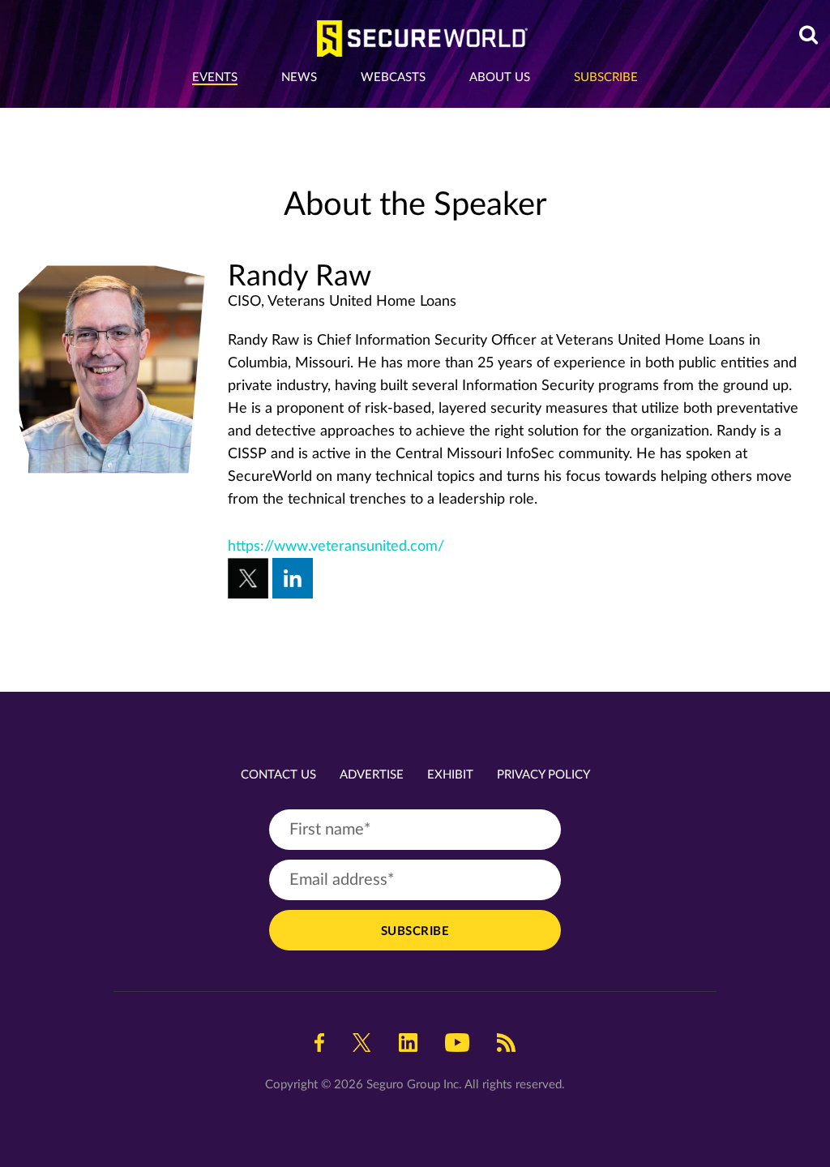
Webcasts (393, 77)
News (299, 77)
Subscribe (606, 77)
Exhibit (450, 775)
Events (214, 77)
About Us (499, 77)
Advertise (372, 775)
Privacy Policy (543, 775)
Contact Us (278, 775)
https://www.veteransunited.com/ (336, 546)
